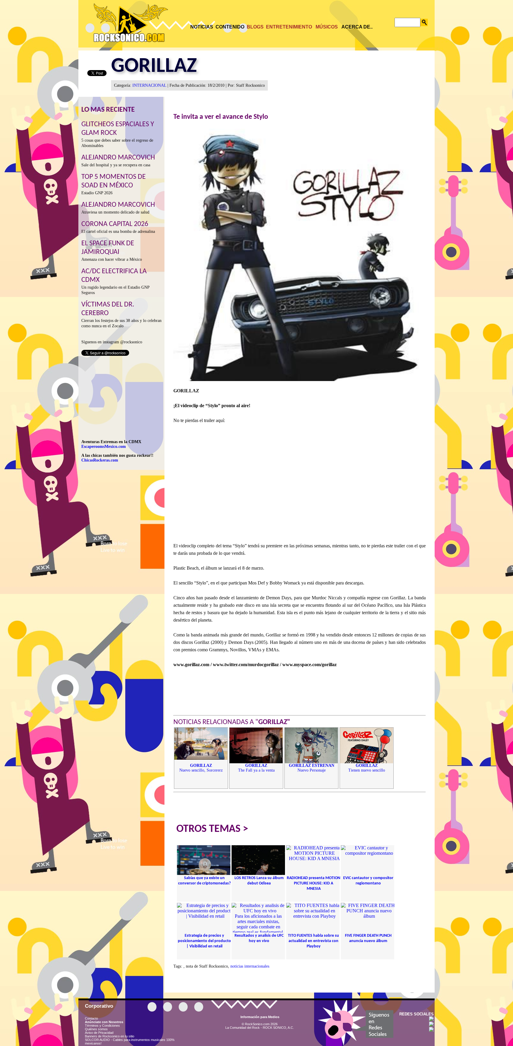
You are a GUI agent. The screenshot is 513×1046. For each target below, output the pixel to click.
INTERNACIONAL (149, 85)
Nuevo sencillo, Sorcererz (201, 767)
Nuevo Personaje (311, 767)
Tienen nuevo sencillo (366, 767)
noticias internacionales (249, 966)
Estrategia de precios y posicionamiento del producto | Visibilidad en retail (204, 941)
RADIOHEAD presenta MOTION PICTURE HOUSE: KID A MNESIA (313, 883)
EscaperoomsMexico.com (103, 446)
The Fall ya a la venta (256, 767)
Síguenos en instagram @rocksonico (111, 342)
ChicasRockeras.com (99, 460)
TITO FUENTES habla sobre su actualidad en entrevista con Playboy (313, 941)
